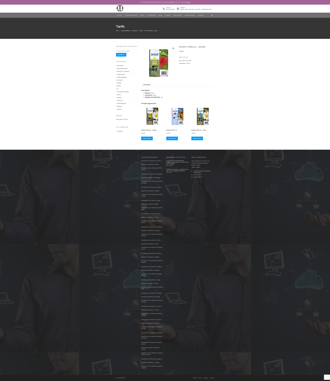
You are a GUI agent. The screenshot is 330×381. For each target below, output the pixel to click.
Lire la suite (147, 138)
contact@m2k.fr (198, 177)
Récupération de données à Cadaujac (151, 227)
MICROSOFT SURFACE (123, 71)
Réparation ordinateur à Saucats (150, 323)
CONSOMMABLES (125, 30)
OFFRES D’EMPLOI (190, 15)
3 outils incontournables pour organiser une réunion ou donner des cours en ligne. (177, 162)
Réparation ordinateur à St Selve (150, 310)
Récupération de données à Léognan (151, 359)
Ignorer (189, 2)
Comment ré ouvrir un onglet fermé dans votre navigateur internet (177, 170)
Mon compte (178, 15)
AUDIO (119, 94)
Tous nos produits (131, 15)
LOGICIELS (120, 100)
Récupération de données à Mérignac (151, 266)
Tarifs (200, 378)
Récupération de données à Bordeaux (151, 333)
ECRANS (119, 97)
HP (117, 89)
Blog (160, 15)
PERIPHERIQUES (121, 103)
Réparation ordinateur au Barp (149, 283)
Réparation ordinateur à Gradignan (150, 177)
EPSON (141, 30)
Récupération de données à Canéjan (151, 187)
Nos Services (151, 15)
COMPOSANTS (121, 74)
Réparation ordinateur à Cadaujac (150, 230)
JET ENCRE (134, 30)
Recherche (121, 54)
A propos (205, 378)
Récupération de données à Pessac (151, 213)
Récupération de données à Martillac (151, 253)
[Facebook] (117, 157)
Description (146, 84)
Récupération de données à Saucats (151, 319)
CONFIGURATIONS (122, 68)
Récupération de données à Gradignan (152, 174)
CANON (119, 83)
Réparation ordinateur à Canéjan (150, 191)
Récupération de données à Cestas (151, 240)
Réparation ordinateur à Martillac (150, 257)
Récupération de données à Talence (151, 161)
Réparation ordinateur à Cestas (150, 244)
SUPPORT (201, 15)
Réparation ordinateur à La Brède (150, 296)
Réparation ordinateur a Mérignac (150, 270)
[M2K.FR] (120, 8)
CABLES (119, 109)
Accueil (119, 15)
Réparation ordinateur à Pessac (150, 217)
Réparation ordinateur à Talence (150, 164)
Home (117, 30)
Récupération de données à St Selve (151, 306)
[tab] (147, 85)
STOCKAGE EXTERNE (123, 92)
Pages (142, 15)
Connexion (120, 131)
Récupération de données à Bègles (151, 200)
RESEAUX (119, 106)
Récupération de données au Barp (150, 280)
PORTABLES (120, 65)
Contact (167, 15)
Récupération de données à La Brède (151, 293)
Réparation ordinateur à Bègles (150, 204)
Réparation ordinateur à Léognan (150, 362)
